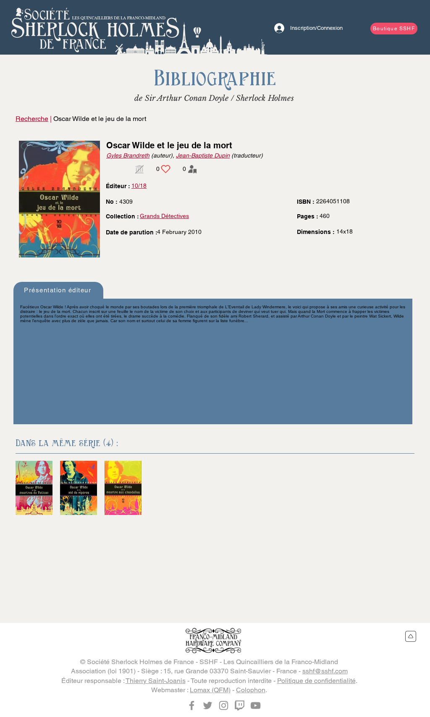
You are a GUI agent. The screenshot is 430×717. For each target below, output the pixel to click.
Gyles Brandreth (127, 155)
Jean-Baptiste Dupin (203, 155)
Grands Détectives (164, 216)
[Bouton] (95, 27)
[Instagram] (224, 705)
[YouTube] (255, 705)
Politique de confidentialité (316, 681)
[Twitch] (239, 705)
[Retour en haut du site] (411, 636)
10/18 (139, 185)
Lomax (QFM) (210, 690)
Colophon (250, 690)
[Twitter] (208, 705)
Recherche (32, 119)
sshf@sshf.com (325, 671)
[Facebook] (192, 705)
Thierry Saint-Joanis (156, 681)
